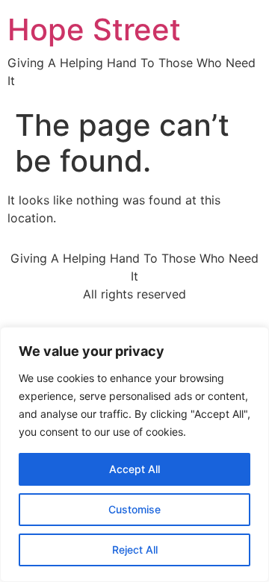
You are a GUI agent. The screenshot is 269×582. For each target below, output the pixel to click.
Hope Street (94, 29)
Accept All (134, 469)
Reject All (135, 549)
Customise (134, 509)
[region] (134, 454)
